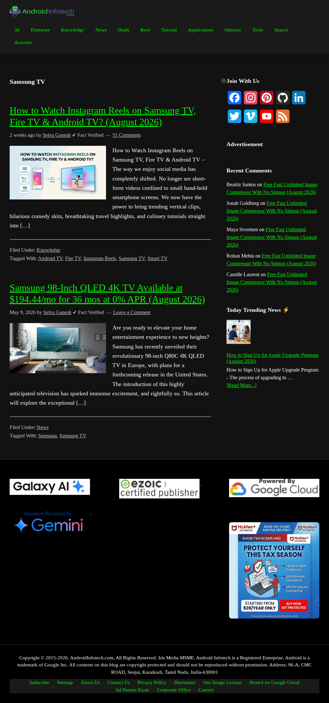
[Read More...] (241, 385)
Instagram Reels (100, 258)
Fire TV (73, 258)
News (43, 427)
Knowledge (48, 250)
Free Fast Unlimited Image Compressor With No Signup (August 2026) (272, 210)
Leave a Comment (131, 312)
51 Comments (126, 135)
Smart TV (157, 258)
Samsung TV (132, 258)
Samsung (47, 435)
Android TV (50, 258)
